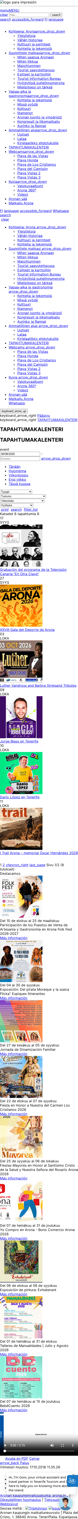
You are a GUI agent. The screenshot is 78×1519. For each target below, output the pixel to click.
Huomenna (17, 471)
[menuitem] (37, 31)
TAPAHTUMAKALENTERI (57, 420)
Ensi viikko (17, 479)
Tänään (14, 466)
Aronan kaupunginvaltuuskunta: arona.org (34, 1495)
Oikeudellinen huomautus (20, 1500)
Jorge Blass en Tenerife (19, 741)
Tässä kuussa (19, 484)
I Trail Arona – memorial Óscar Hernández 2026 (39, 853)
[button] (66, 1503)
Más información (13, 938)
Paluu (14, 1463)
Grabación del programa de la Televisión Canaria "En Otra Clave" (33, 571)
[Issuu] (54, 1508)
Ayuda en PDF (16, 1458)
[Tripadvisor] (36, 1508)
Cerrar (34, 1458)
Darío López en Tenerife (19, 797)
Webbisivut (9, 1504)
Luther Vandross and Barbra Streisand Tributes (38, 685)
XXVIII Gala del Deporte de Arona (27, 630)
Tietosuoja (52, 1500)
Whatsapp (61, 211)
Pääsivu (43, 415)
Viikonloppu (18, 475)
